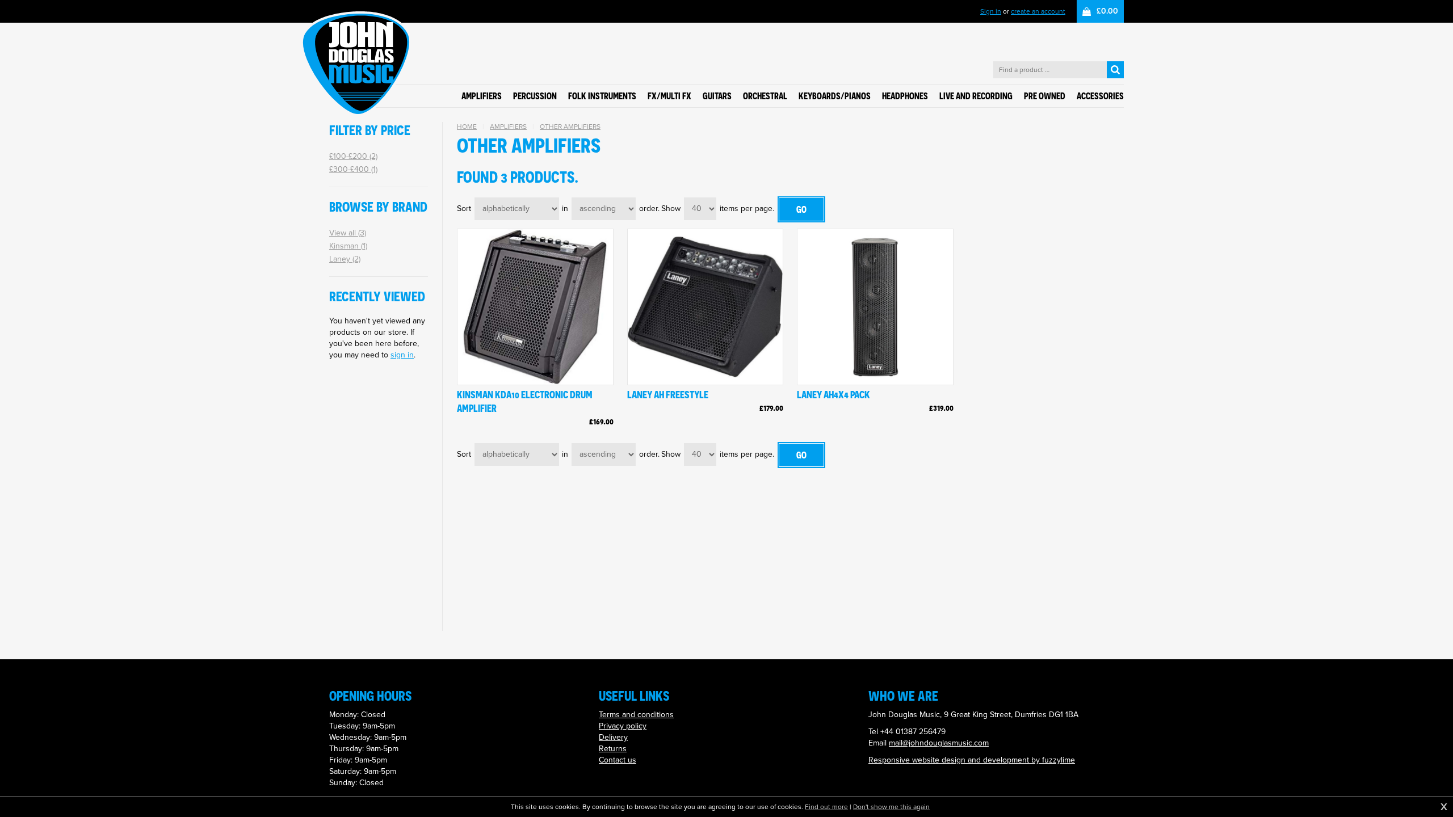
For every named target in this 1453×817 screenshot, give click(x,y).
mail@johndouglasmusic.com (939, 743)
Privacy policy (622, 726)
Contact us (617, 760)
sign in (402, 355)
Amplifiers (508, 126)
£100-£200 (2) (353, 156)
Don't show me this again (891, 806)
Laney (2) (344, 259)
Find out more (826, 806)
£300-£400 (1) (353, 169)
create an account (1038, 11)
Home (467, 126)
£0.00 (1107, 11)
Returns (613, 749)
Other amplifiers (570, 126)
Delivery (613, 737)
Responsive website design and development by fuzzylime (971, 760)
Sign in (990, 11)
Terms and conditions (636, 715)
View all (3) (347, 233)
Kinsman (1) (348, 246)
